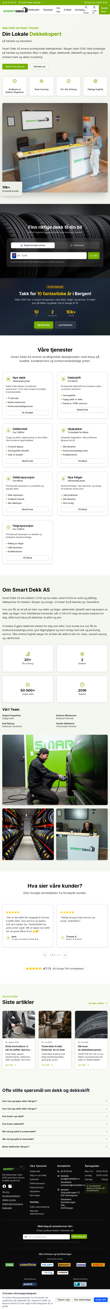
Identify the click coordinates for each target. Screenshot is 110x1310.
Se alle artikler (96, 1003)
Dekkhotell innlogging (12, 1204)
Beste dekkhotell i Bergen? (15, 1146)
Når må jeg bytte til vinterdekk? (18, 1139)
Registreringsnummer (34, 245)
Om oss (58, 10)
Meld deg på (79, 1236)
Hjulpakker (35, 1191)
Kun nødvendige (82, 1299)
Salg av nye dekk (38, 1175)
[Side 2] (52, 955)
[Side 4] (57, 955)
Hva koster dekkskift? (13, 1124)
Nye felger (35, 1195)
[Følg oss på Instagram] (10, 1186)
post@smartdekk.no (70, 1179)
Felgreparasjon (37, 1187)
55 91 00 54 (66, 1171)
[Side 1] (50, 955)
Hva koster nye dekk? (13, 1116)
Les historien (65, 325)
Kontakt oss (40, 66)
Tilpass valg (63, 1299)
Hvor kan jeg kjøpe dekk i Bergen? (19, 1101)
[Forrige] (45, 955)
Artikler (68, 9)
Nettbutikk (33, 9)
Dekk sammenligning (39, 1207)
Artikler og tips (9, 1200)
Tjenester (48, 9)
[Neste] (65, 955)
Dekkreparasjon (37, 1183)
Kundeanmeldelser (11, 1196)
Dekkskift (34, 1179)
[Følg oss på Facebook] (4, 1186)
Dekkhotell (35, 1171)
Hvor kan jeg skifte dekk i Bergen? (19, 1108)
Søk (95, 255)
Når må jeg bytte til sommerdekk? (19, 1131)
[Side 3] (55, 955)
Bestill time (104, 10)
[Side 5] (59, 955)
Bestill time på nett (15, 66)
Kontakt (79, 9)
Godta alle (101, 1299)
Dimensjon (79, 245)
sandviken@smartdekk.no (73, 1185)
